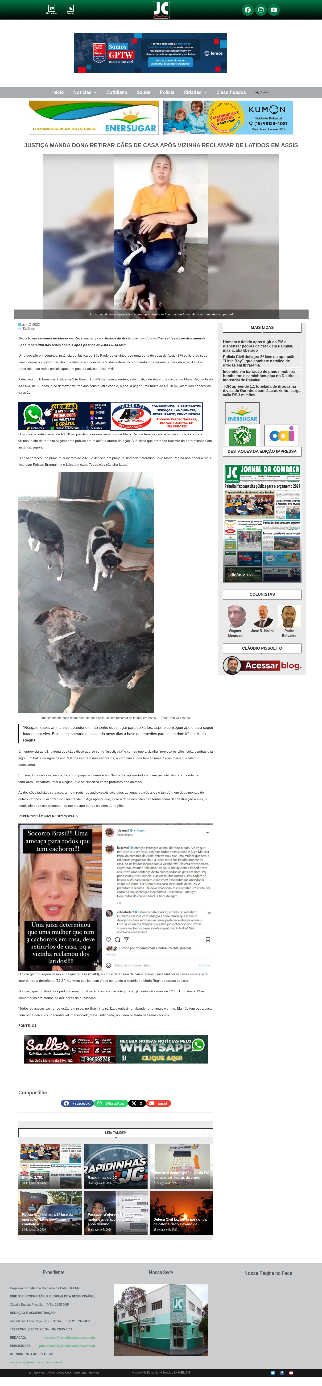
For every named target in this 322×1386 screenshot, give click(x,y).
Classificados (231, 92)
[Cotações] (51, 8)
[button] (77, 1103)
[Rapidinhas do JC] (116, 1166)
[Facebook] (248, 10)
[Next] (209, 1135)
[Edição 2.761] (50, 1166)
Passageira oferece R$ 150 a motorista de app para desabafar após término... (114, 1219)
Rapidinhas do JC (102, 1177)
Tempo (70, 13)
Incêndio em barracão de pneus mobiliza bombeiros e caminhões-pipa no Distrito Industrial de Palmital (259, 376)
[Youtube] (274, 10)
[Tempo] (70, 8)
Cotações (51, 13)
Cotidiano (116, 92)
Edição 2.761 (32, 1177)
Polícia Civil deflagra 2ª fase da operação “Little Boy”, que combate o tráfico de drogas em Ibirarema (259, 361)
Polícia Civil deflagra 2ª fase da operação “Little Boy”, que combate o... (47, 1219)
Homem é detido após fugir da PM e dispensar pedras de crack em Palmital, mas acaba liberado (258, 346)
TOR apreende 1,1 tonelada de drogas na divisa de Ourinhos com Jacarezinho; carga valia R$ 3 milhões (262, 390)
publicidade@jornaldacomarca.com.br (67, 1346)
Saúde (143, 92)
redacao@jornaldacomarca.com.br (70, 1337)
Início (58, 92)
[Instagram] (261, 10)
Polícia (167, 92)
